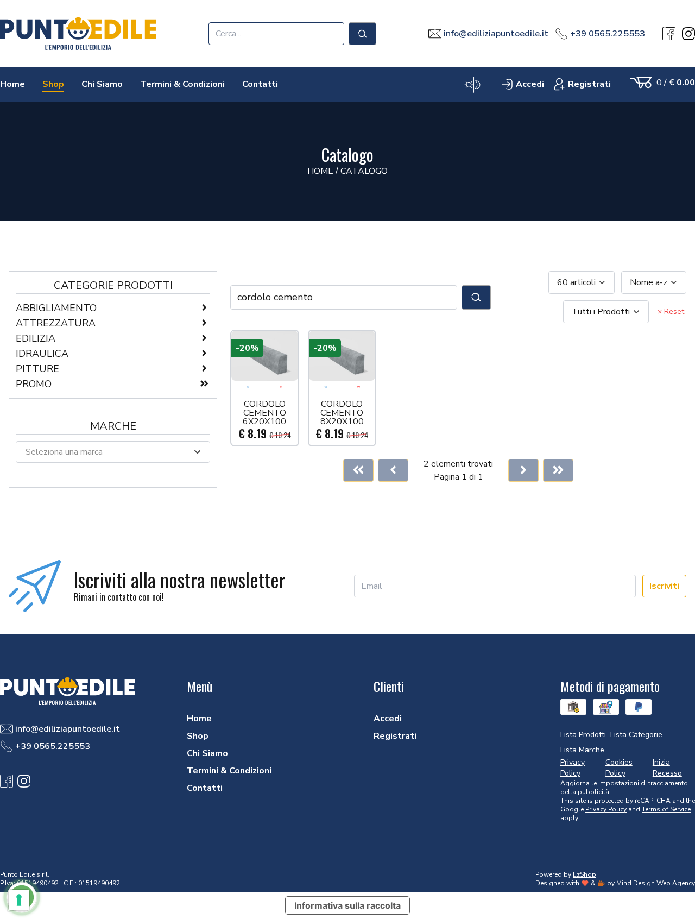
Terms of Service (666, 809)
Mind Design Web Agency (655, 883)
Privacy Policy (606, 809)
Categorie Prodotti (113, 285)
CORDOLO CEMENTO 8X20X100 (342, 413)
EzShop (584, 874)
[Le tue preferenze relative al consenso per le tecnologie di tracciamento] (19, 900)
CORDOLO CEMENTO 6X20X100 (264, 413)
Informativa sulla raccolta (347, 905)
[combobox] (581, 282)
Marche (113, 426)
